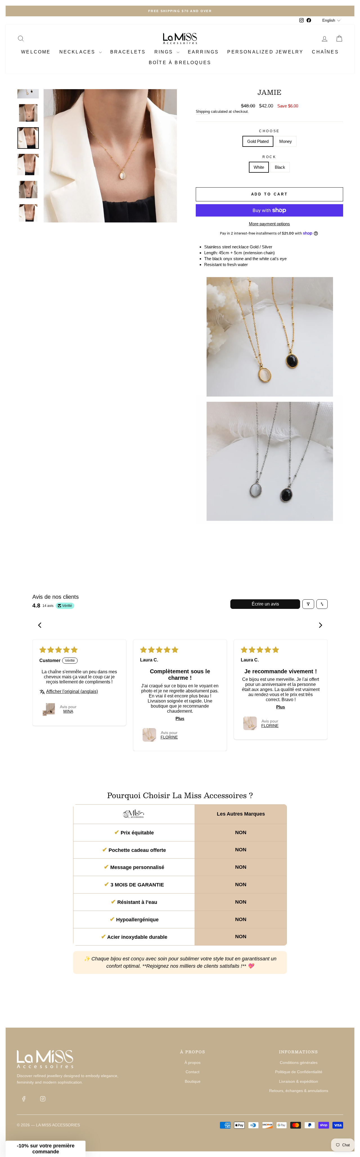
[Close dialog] (77, 503)
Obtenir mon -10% (235, 595)
